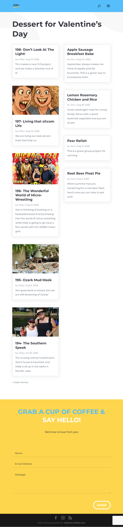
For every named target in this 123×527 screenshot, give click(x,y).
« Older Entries (20, 382)
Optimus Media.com (74, 522)
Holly (21, 59)
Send (102, 505)
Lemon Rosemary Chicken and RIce (82, 97)
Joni (72, 59)
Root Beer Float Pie (83, 173)
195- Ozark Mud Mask (33, 280)
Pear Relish (77, 141)
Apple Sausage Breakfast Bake (80, 52)
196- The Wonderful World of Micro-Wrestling (32, 195)
